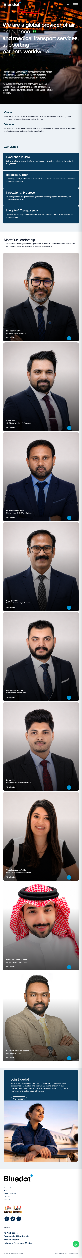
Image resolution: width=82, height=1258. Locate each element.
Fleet (5, 1190)
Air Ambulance (11, 1232)
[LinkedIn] (18, 1218)
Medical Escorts (11, 1239)
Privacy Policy (59, 1253)
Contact (7, 1200)
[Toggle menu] (76, 4)
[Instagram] (12, 1218)
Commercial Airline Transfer (17, 1236)
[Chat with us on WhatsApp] (76, 1244)
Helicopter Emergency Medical (18, 1243)
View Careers (19, 1099)
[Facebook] (6, 1218)
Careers (7, 1197)
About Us (7, 1187)
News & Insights (10, 1194)
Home (6, 12)
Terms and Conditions (71, 1253)
